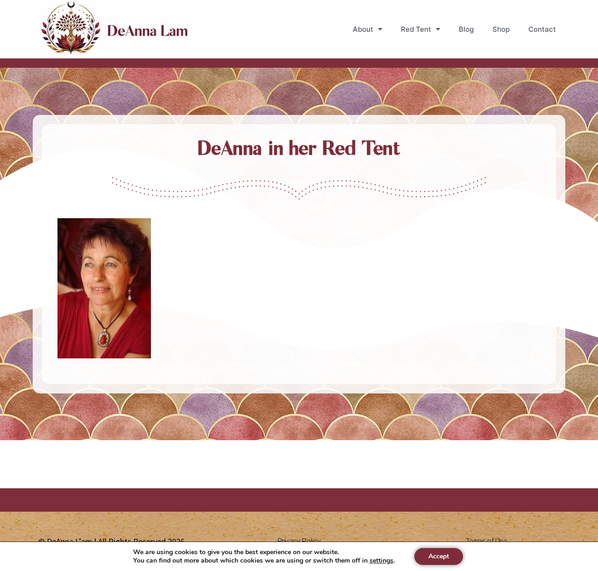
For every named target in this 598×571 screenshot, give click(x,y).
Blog (466, 29)
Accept (438, 556)
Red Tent (416, 29)
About (363, 29)
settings (381, 561)
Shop (501, 29)
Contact (542, 29)
